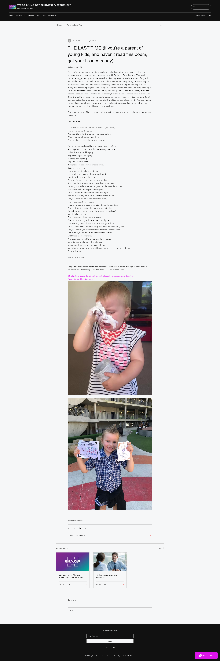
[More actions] (151, 40)
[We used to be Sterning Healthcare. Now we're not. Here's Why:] (72, 561)
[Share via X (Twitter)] (74, 528)
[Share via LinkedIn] (80, 528)
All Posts (59, 25)
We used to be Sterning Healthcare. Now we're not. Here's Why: (71, 576)
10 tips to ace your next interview (106, 576)
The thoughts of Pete (74, 25)
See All (161, 548)
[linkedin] (210, 15)
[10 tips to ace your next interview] (110, 561)
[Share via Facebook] (69, 528)
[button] (201, 6)
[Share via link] (85, 528)
